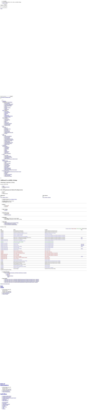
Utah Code (4, 135)
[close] (0, 178)
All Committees (4, 146)
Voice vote (82, 244)
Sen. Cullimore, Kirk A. (4, 197)
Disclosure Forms (7, 125)
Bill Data (5, 133)
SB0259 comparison (7, 214)
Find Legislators (7, 103)
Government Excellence (8, 157)
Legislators (4, 101)
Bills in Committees (7, 153)
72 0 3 (82, 256)
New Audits (6, 155)
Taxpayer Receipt (7, 165)
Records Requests (5, 402)
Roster (5, 114)
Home (3, 186)
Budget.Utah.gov (5, 160)
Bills (3, 126)
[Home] (43, 97)
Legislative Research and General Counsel (9, 397)
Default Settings (3, 182)
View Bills (4, 127)
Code (3, 134)
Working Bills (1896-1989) (8, 132)
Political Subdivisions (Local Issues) (10, 223)
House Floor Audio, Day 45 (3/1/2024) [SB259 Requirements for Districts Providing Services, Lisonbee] (21, 282)
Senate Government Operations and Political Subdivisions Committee (15, 272)
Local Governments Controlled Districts (10, 224)
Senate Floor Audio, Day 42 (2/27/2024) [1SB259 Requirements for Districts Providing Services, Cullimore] (21, 281)
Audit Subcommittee (7, 156)
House (3, 110)
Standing (5, 150)
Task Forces (6, 152)
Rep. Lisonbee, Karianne (47, 197)
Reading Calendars (7, 107)
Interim (5, 149)
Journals (5, 108)
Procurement (4, 403)
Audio (8, 276)
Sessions (5, 106)
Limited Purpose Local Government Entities (11, 222)
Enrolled (5, 206)
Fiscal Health (6, 164)
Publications (6, 172)
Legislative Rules (7, 141)
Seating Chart (6, 115)
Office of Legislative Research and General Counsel (12, 171)
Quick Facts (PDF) (7, 163)
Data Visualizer (6, 166)
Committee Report (10, 275)
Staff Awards (4, 399)
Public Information (5, 400)
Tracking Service (7, 131)
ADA (3, 407)
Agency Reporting (7, 175)
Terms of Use (4, 406)
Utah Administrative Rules (8, 142)
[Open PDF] (8, 205)
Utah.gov (3, 408)
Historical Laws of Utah (8, 140)
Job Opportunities (5, 405)
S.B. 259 (5, 210)
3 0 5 (81, 237)
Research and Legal (5, 170)
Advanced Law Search (8, 143)
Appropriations (6, 147)
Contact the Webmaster (6, 404)
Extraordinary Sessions (8, 123)
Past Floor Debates (7, 116)
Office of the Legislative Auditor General (10, 158)
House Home (6, 111)
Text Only (12, 182)
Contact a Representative (6, 391)
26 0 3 (82, 246)
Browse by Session (7, 128)
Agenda (7, 273)
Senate (3, 117)
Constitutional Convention (8, 138)
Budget (3, 159)
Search (2, 5)
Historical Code (6, 144)
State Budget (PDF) (7, 161)
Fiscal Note (6, 213)
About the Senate (7, 119)
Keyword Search (7, 130)
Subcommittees (6, 151)
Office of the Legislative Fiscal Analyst (10, 169)
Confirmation (6, 148)
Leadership (6, 113)
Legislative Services (5, 398)
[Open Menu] (0, 98)
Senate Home (6, 118)
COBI (5, 162)
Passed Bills (6, 129)
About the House (7, 112)
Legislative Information (8, 174)
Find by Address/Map (7, 105)
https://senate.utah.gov (5, 293)
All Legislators (5, 102)
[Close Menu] (2, 100)
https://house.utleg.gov (6, 390)
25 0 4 (82, 248)
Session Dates (6, 109)
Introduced (6, 205)
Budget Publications (7, 168)
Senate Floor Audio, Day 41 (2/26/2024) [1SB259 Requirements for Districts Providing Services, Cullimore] (21, 279)
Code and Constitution (8, 136)
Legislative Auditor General (6, 396)
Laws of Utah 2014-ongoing (8, 139)
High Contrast (8, 182)
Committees (4, 145)
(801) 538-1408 (8, 292)
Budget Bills (6, 167)
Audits (3, 154)
